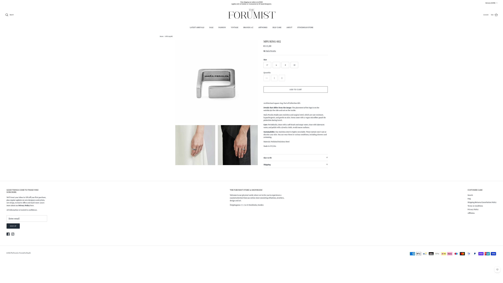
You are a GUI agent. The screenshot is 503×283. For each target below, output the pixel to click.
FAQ (469, 198)
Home (161, 36)
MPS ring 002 (169, 36)
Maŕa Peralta (271, 51)
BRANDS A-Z (248, 27)
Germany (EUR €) (490, 3)
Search (470, 195)
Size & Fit (268, 158)
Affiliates (471, 213)
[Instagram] (12, 234)
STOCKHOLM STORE (305, 27)
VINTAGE (234, 27)
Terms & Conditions (475, 206)
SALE (211, 27)
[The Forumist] (251, 15)
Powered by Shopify (25, 253)
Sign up (13, 226)
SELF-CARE (276, 27)
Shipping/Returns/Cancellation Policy (482, 202)
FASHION (222, 27)
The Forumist (15, 253)
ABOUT (289, 27)
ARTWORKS (262, 27)
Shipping (267, 164)
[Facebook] (8, 234)
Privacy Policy (473, 209)
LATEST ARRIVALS (197, 27)
